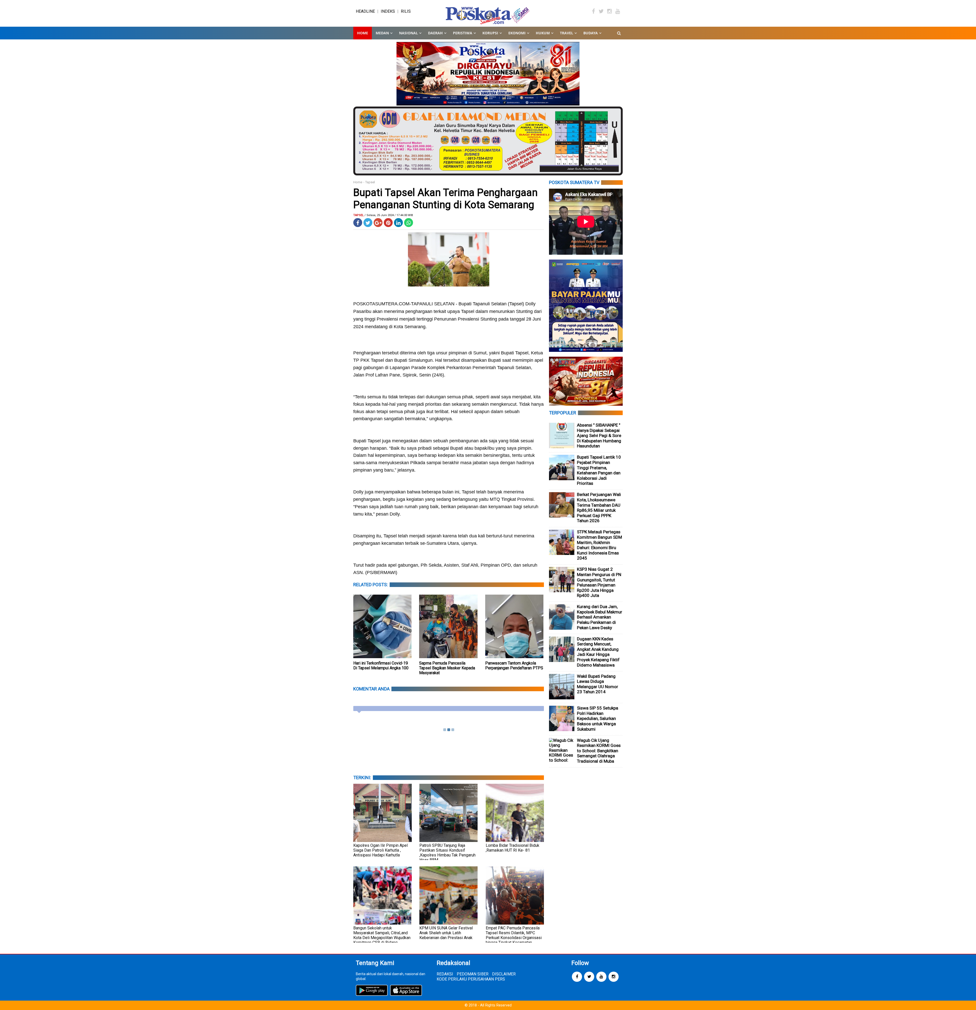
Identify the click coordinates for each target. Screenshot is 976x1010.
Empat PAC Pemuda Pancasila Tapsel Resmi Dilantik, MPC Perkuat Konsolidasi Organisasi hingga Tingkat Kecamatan (514, 935)
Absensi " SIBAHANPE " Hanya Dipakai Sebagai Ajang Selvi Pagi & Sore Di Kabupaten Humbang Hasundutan (599, 435)
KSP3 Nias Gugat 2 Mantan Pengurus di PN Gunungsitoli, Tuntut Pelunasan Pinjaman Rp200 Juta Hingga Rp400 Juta (599, 582)
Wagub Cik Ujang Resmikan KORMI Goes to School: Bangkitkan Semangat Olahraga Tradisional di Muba (599, 751)
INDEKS (388, 11)
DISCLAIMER (504, 974)
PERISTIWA (462, 33)
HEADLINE (365, 11)
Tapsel (370, 182)
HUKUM (543, 33)
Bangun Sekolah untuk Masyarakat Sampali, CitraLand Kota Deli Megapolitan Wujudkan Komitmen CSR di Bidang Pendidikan (381, 938)
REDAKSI (445, 974)
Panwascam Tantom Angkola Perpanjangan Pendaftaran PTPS (514, 665)
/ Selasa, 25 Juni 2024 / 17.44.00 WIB (388, 215)
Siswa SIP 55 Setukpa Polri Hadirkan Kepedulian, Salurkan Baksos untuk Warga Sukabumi (597, 718)
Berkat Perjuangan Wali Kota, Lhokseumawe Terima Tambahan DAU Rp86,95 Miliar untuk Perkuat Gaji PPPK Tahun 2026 (599, 507)
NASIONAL (408, 33)
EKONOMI (517, 33)
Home (362, 33)
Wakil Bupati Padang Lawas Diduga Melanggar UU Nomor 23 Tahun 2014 (597, 684)
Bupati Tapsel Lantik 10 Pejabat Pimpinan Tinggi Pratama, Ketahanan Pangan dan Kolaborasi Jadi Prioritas (599, 470)
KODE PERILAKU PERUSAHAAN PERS (471, 979)
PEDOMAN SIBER (473, 974)
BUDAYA (590, 33)
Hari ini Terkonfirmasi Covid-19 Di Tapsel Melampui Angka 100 (380, 665)
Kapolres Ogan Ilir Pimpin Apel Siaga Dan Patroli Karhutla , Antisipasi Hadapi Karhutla (380, 850)
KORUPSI (490, 33)
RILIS (406, 11)
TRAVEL (566, 33)
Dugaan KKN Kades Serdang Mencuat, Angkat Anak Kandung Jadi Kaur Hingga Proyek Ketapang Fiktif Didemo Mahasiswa (598, 652)
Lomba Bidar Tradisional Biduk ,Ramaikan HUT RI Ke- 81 (512, 848)
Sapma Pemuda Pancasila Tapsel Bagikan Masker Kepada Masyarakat (447, 668)
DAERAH (435, 33)
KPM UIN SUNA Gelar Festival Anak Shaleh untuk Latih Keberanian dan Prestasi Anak (446, 933)
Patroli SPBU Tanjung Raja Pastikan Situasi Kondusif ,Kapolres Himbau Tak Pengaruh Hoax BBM (447, 852)
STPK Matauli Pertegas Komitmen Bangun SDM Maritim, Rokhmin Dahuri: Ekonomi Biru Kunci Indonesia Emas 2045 (599, 545)
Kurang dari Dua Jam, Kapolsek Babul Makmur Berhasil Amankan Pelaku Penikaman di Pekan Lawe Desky (599, 617)
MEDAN (382, 33)
